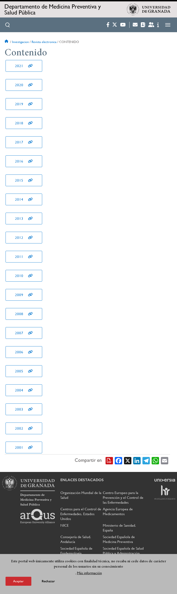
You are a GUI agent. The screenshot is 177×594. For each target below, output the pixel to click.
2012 (19, 237)
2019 (19, 104)
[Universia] (164, 480)
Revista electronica (44, 42)
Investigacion (20, 42)
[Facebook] (118, 460)
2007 (19, 333)
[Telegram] (146, 460)
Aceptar (18, 581)
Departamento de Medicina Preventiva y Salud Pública (52, 9)
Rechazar (48, 581)
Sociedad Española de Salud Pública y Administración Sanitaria (123, 553)
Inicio (7, 42)
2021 (19, 66)
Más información (89, 573)
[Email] (164, 460)
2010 (19, 276)
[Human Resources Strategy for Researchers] (164, 492)
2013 (19, 218)
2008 (19, 314)
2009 (19, 295)
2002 (19, 428)
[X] (127, 460)
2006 (19, 352)
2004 (19, 390)
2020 (19, 85)
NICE (64, 525)
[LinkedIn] (137, 460)
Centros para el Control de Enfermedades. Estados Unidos (80, 514)
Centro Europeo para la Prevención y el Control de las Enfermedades (123, 498)
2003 (19, 409)
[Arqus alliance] (37, 516)
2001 (19, 447)
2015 (19, 180)
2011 (19, 256)
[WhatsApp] (155, 460)
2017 (19, 142)
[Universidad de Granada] (149, 9)
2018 (19, 123)
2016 (19, 161)
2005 (19, 371)
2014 (19, 199)
